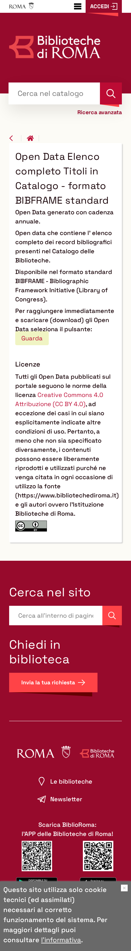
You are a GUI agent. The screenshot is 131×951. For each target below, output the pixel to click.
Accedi (99, 6)
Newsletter (66, 799)
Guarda (32, 338)
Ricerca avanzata (99, 112)
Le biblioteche (71, 781)
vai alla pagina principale (33, 138)
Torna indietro (15, 138)
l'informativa (61, 939)
